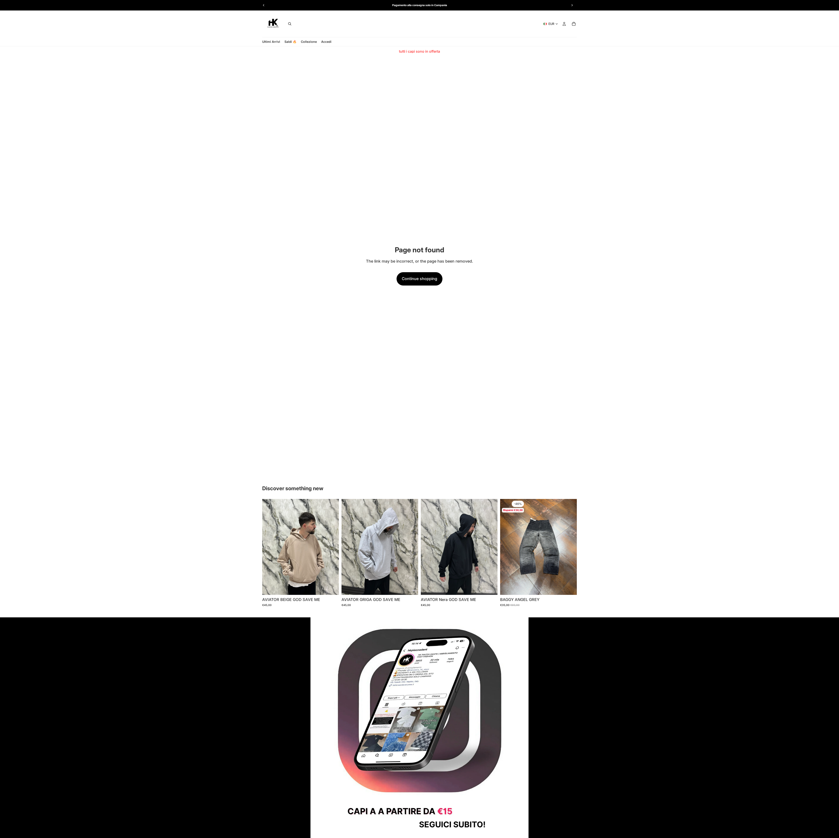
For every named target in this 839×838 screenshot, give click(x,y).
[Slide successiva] (572, 5)
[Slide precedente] (264, 5)
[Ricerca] (290, 24)
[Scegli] (332, 588)
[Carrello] (574, 24)
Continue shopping (419, 278)
